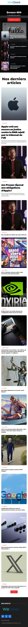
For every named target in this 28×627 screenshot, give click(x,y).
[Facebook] (6, 616)
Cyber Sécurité (5, 347)
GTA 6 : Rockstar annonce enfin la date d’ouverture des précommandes (18, 67)
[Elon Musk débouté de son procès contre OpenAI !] (14, 371)
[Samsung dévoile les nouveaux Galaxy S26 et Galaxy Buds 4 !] (14, 528)
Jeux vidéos (13, 63)
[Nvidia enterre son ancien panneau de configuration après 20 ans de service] (14, 291)
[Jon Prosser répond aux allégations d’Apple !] (5, 45)
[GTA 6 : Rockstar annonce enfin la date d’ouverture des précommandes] (5, 66)
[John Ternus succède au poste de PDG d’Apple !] (14, 450)
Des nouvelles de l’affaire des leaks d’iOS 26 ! (13, 234)
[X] (9, 616)
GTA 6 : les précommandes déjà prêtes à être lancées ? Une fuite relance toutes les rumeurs (13, 431)
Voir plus (13, 591)
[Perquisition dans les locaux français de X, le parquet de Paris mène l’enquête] (14, 567)
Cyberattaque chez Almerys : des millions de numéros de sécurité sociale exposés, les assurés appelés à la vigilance (13, 351)
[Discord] (2, 616)
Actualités (13, 33)
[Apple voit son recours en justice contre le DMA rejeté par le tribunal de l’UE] (5, 35)
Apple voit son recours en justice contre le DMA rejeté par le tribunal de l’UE (18, 37)
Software (4, 308)
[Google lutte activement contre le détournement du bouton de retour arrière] (14, 489)
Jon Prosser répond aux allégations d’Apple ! (18, 47)
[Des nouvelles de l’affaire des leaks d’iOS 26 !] (5, 55)
